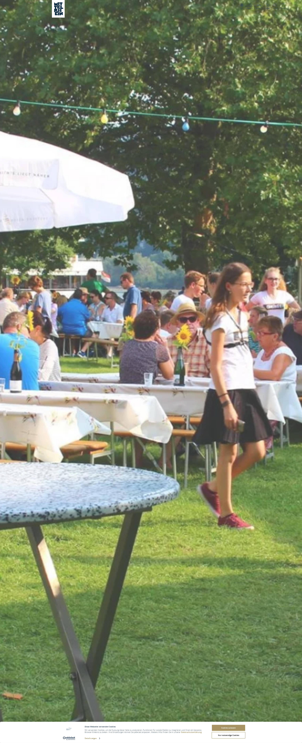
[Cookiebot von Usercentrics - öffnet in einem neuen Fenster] (69, 738)
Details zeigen (91, 738)
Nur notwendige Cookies (228, 735)
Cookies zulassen (228, 728)
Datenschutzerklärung (191, 732)
